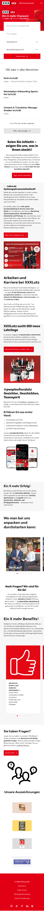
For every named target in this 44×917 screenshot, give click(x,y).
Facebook (23, 402)
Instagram (31, 402)
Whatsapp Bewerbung (22, 894)
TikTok (6, 404)
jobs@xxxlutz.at (23, 745)
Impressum (22, 886)
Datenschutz (22, 890)
